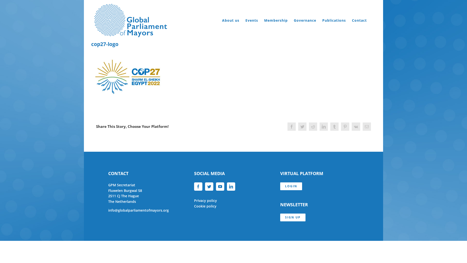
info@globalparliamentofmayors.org (138, 210)
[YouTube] (220, 186)
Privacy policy (205, 200)
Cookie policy (205, 206)
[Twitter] (209, 186)
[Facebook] (198, 186)
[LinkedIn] (231, 186)
